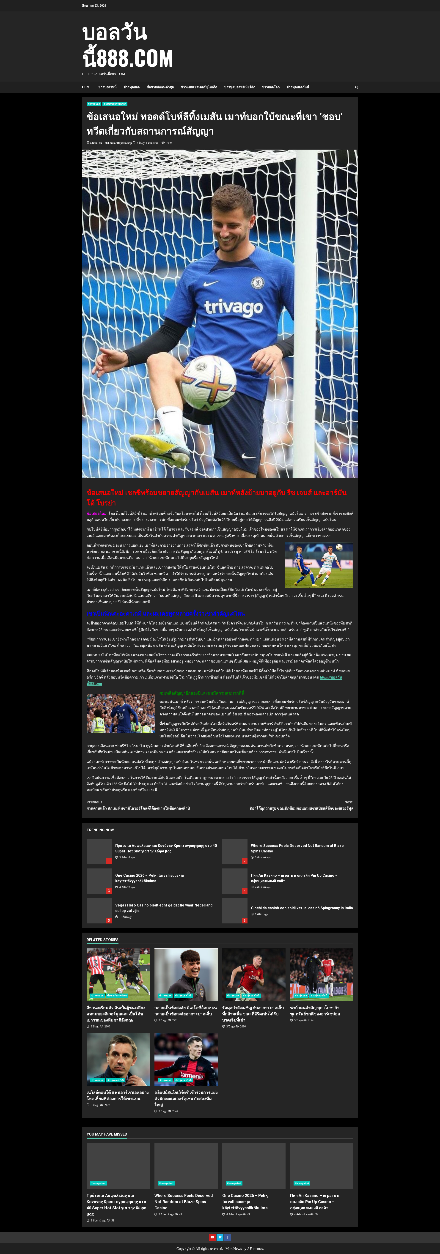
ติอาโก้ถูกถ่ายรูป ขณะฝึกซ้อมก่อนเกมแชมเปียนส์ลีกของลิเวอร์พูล (301, 805)
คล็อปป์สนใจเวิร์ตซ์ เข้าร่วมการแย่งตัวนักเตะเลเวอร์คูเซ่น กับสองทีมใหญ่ (186, 1059)
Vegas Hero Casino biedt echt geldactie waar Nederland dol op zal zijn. (99, 910)
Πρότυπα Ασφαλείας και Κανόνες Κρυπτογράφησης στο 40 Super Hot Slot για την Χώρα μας (99, 851)
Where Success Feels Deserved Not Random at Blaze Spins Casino (235, 851)
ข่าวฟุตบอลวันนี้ (297, 87)
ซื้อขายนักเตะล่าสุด (160, 87)
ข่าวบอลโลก (271, 87)
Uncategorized (98, 1183)
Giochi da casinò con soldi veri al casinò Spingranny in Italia (235, 910)
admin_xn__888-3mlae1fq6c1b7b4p (111, 143)
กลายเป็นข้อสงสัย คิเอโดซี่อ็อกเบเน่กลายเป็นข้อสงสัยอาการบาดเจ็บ (186, 974)
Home (86, 87)
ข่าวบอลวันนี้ (107, 87)
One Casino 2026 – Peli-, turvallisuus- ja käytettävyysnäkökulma (99, 881)
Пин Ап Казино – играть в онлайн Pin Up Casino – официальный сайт (235, 881)
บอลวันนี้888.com (127, 43)
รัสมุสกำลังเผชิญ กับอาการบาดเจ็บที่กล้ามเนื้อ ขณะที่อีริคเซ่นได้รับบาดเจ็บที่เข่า (254, 974)
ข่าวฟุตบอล (132, 87)
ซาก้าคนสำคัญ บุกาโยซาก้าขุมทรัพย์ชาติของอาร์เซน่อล (321, 974)
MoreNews (234, 1249)
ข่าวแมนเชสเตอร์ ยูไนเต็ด (199, 87)
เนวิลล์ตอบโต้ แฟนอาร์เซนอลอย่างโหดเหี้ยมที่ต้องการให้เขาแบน (118, 1059)
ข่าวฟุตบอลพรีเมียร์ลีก (239, 87)
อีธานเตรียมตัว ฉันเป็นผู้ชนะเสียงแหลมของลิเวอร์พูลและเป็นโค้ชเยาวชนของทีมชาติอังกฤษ (118, 974)
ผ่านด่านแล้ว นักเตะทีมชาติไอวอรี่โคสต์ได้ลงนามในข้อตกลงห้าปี (138, 805)
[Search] (356, 87)
